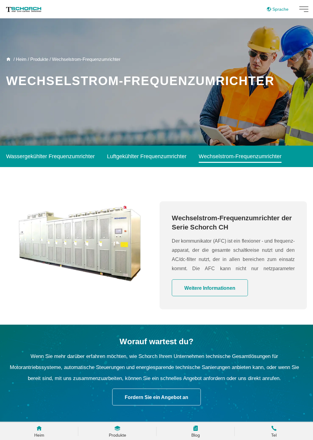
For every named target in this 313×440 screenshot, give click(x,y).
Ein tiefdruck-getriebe (79, 178)
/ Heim (19, 59)
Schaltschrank (23, 178)
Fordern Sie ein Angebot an (156, 397)
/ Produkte (37, 59)
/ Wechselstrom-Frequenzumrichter (84, 59)
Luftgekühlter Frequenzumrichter (146, 156)
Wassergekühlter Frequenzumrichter (50, 156)
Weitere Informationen (209, 288)
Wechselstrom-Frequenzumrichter (240, 156)
